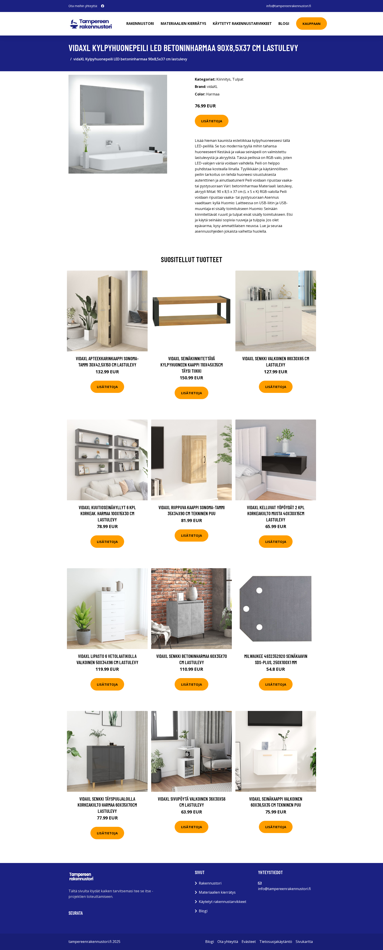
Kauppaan (311, 23)
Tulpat (237, 79)
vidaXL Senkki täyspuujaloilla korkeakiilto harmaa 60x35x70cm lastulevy (107, 805)
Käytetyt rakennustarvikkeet (242, 23)
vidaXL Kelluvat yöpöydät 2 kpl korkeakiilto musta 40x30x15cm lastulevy (276, 513)
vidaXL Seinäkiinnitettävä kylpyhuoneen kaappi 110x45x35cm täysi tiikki (191, 364)
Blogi (283, 23)
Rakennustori (140, 23)
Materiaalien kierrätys (183, 23)
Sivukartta (304, 941)
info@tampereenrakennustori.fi (288, 6)
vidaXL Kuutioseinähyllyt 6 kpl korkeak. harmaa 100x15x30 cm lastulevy (107, 513)
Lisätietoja (211, 121)
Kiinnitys (223, 79)
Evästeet (249, 941)
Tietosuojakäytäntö (275, 941)
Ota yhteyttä (227, 941)
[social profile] (102, 6)
